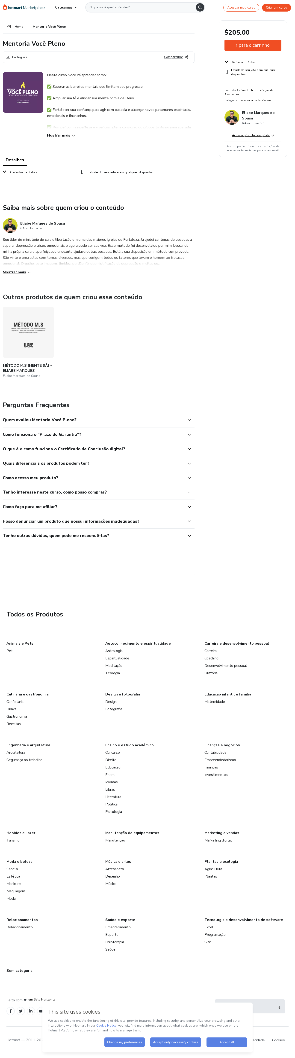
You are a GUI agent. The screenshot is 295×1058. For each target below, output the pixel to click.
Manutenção (115, 840)
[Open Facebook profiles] (10, 1011)
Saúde (110, 949)
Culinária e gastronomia (27, 694)
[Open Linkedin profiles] (30, 1011)
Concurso (112, 752)
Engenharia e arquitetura (28, 745)
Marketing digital (218, 840)
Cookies (278, 1040)
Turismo (13, 840)
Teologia (112, 673)
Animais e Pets (19, 643)
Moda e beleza (19, 861)
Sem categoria (19, 970)
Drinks (11, 709)
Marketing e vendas (221, 832)
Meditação (113, 665)
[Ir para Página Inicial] (25, 7)
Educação (113, 767)
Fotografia (113, 709)
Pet (9, 650)
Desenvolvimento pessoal (225, 665)
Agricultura (213, 869)
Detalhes (15, 160)
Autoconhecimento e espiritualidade (138, 643)
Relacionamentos (22, 919)
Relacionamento (19, 927)
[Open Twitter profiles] (20, 1011)
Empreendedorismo (220, 759)
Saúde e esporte (120, 919)
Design (111, 701)
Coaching (211, 658)
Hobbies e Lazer (20, 832)
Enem (110, 774)
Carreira (210, 650)
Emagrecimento (118, 927)
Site (207, 942)
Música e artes (118, 861)
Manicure (13, 883)
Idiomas (111, 782)
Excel (208, 927)
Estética (13, 876)
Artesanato (114, 869)
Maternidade (214, 701)
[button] (93, 420)
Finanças (211, 767)
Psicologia (113, 811)
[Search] (200, 7)
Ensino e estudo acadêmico (129, 745)
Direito (110, 759)
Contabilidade (215, 752)
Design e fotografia (122, 694)
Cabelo (12, 869)
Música (110, 883)
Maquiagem (15, 891)
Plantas (210, 876)
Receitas (13, 723)
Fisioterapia (114, 942)
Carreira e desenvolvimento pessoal (236, 643)
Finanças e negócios (222, 745)
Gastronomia (16, 716)
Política (111, 804)
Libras (110, 789)
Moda (11, 898)
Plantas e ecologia (221, 861)
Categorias (64, 7)
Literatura (113, 796)
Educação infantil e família (227, 694)
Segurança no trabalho (24, 759)
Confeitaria (15, 701)
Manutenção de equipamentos (132, 832)
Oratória (211, 673)
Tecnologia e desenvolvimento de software (243, 919)
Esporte (111, 934)
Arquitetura (15, 752)
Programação (215, 934)
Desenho (112, 876)
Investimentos (216, 774)
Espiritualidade (117, 658)
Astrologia (114, 650)
